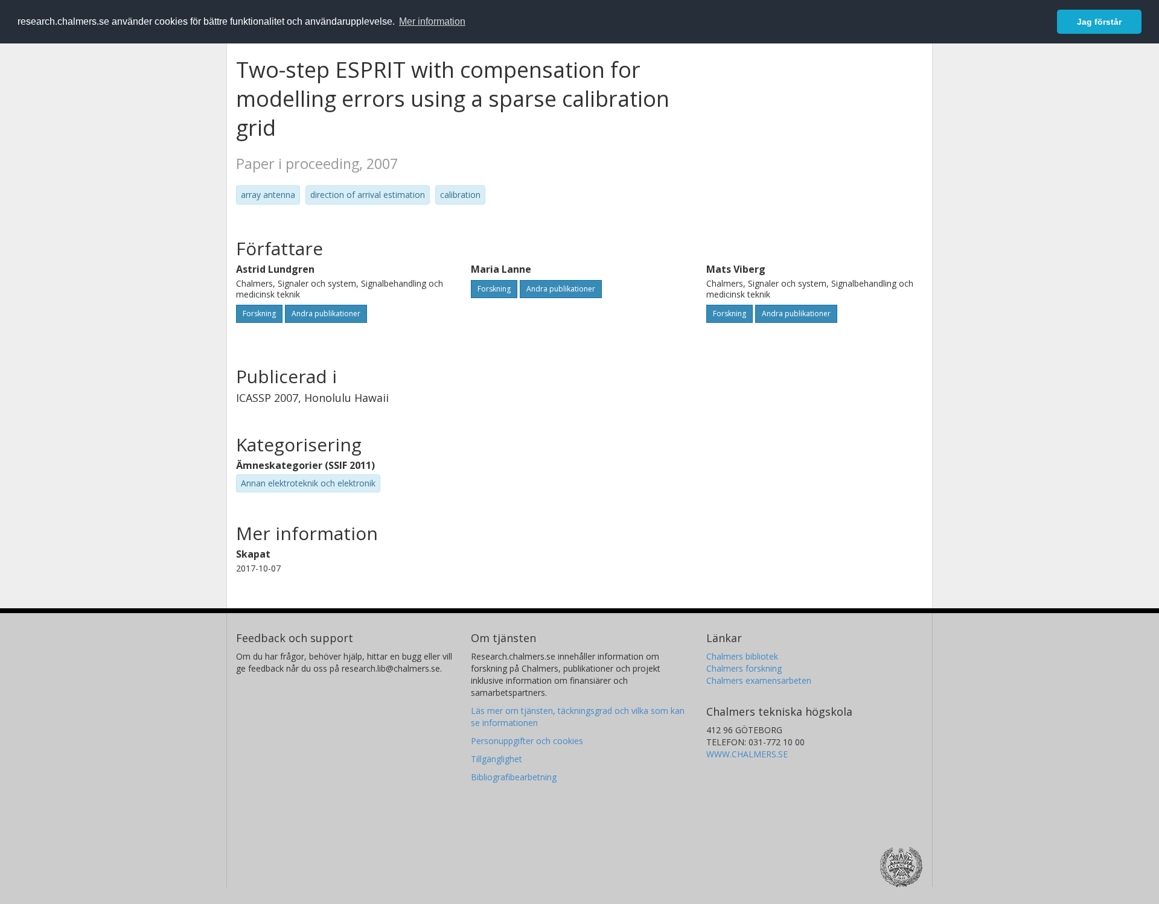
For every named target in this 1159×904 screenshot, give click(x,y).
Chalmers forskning (744, 668)
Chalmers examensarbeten (758, 680)
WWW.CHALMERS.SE (747, 754)
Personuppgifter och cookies (527, 740)
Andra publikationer (326, 313)
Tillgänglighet (496, 759)
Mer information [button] (432, 21)
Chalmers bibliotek (742, 656)
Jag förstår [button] (1099, 22)
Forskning (259, 313)
